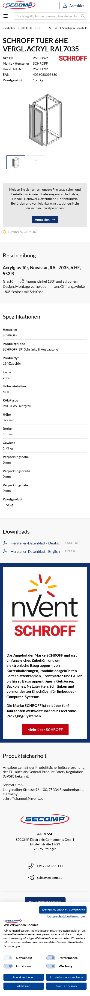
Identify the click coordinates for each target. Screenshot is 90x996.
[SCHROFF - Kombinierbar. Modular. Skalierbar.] (45, 605)
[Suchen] (83, 16)
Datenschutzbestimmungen (67, 916)
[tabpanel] (45, 120)
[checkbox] (8, 957)
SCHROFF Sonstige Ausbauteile (68, 28)
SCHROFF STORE (32, 28)
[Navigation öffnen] (5, 16)
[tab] (15, 162)
